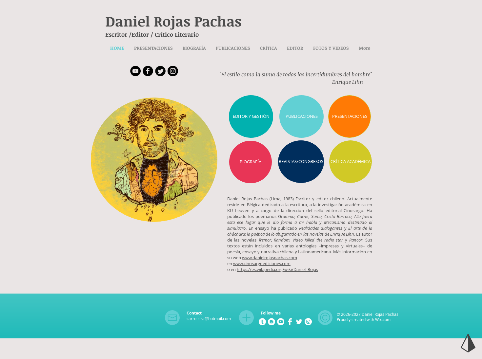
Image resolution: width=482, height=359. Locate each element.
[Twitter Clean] (299, 321)
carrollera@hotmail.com (209, 318)
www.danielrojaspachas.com (269, 257)
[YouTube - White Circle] (280, 321)
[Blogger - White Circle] (271, 321)
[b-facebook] (148, 71)
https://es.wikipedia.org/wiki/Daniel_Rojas (277, 269)
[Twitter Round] (160, 71)
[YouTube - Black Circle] (135, 71)
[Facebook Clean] (289, 321)
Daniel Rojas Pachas (173, 20)
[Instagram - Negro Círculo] (173, 71)
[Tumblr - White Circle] (262, 321)
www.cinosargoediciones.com (262, 263)
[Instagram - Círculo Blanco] (308, 321)
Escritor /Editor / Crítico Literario (152, 34)
